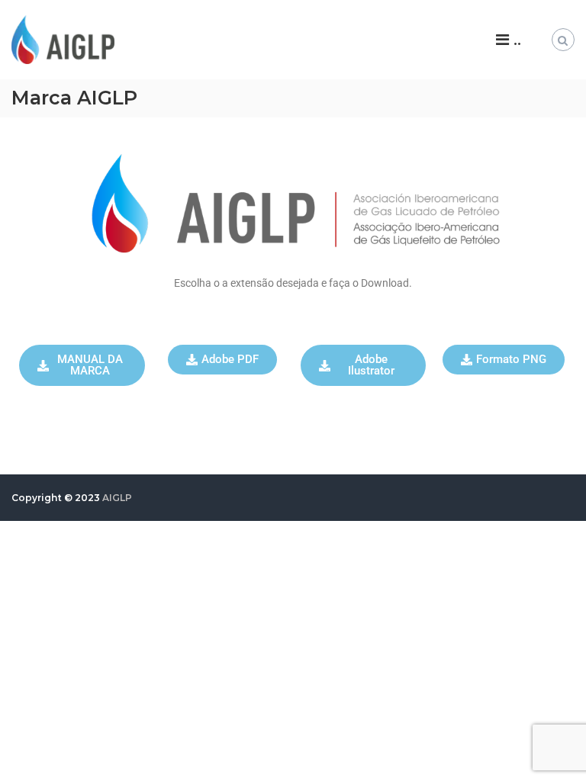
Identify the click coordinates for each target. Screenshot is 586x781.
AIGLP (117, 497)
